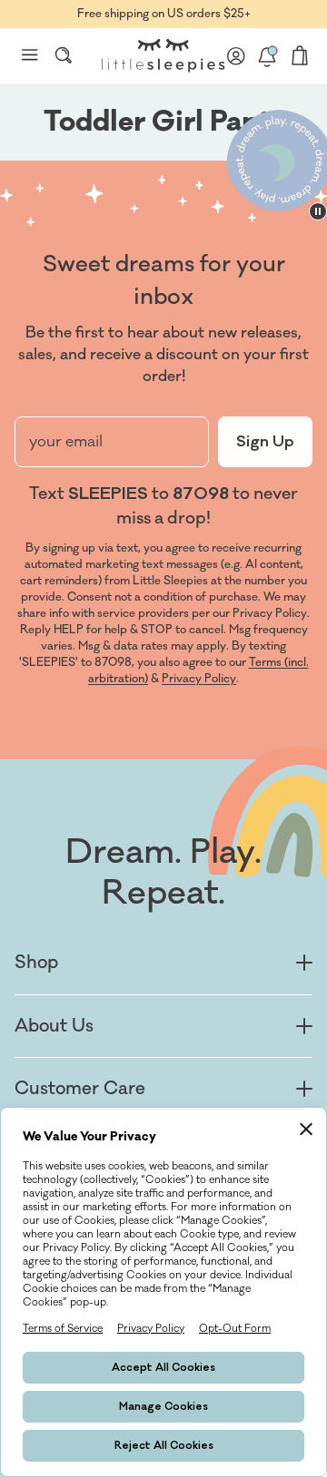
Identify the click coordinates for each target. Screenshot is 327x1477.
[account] (236, 55)
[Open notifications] (267, 55)
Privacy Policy (199, 678)
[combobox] (63, 55)
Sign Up (265, 442)
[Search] (63, 55)
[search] (63, 55)
